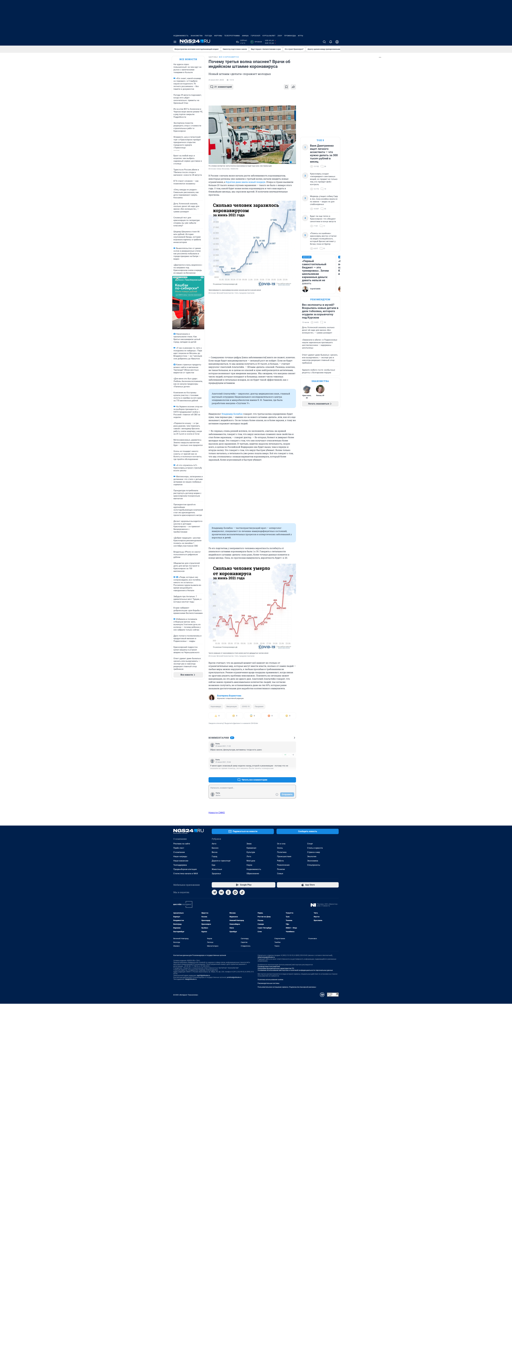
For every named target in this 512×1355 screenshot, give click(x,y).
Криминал (251, 848)
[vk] (221, 892)
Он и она (281, 843)
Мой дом (251, 861)
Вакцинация (232, 706)
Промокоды (290, 36)
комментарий (223, 87)
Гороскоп (255, 36)
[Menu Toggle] (175, 42)
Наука (249, 865)
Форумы (218, 36)
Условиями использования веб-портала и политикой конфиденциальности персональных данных (295, 970)
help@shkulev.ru (191, 979)
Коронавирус (216, 706)
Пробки (256, 42)
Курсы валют (269, 36)
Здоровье (216, 873)
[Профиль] (337, 42)
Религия (281, 869)
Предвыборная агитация (185, 869)
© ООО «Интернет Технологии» (185, 995)
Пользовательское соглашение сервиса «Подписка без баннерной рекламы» (287, 987)
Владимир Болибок (232, 413)
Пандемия (259, 706)
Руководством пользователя (269, 966)
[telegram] (214, 892)
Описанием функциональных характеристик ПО (276, 968)
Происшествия (284, 856)
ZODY (280, 36)
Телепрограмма (232, 36)
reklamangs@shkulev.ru (266, 957)
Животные (217, 869)
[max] (235, 892)
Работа (280, 861)
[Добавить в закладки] (286, 87)
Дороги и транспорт (221, 861)
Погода (208, 36)
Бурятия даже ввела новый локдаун (245, 182)
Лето (249, 856)
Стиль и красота (315, 848)
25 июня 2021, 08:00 (216, 80)
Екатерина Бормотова (229, 695)
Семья (280, 873)
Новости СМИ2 (217, 812)
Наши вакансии (180, 861)
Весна (214, 852)
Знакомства (197, 36)
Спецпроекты (313, 865)
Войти (218, 795)
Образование (253, 873)
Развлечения (283, 865)
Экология (311, 856)
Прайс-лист (178, 848)
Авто (214, 843)
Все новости (188, 59)
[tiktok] (242, 892)
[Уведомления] (330, 42)
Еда (213, 865)
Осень (280, 848)
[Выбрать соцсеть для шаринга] (293, 87)
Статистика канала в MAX (185, 873)
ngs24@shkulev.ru (203, 975)
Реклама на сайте (181, 843)
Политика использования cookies (270, 980)
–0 (293, 755)
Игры (300, 36)
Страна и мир (313, 852)
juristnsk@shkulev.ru (234, 977)
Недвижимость (181, 36)
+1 (285, 755)
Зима (249, 843)
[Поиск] (324, 42)
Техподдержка (180, 865)
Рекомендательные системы (268, 983)
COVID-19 (245, 706)
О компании (179, 852)
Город (214, 856)
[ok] (228, 892)
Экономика (312, 861)
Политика (281, 852)
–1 (293, 773)
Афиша (245, 36)
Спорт (310, 843)
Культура (251, 852)
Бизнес (215, 848)
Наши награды (180, 856)
